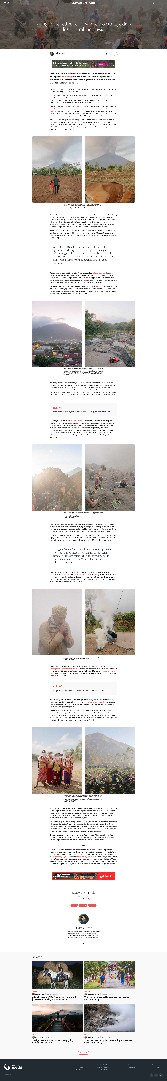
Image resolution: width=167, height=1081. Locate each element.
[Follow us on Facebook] (151, 1075)
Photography (83, 905)
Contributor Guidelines (101, 1065)
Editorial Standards (103, 1067)
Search (159, 1067)
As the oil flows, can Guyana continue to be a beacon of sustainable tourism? (81, 412)
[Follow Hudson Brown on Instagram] (84, 944)
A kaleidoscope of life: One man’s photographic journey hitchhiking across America (55, 998)
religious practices (99, 273)
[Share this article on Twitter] (111, 54)
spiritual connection (77, 421)
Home (81, 1065)
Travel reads (92, 905)
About (81, 1067)
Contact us (131, 1065)
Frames (83, 17)
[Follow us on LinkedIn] (116, 54)
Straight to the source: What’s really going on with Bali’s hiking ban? (54, 1041)
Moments (35, 991)
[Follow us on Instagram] (161, 1075)
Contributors (79, 1069)
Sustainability (105, 1069)
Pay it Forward (158, 3)
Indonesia (74, 905)
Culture (87, 991)
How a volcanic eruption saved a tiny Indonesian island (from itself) (108, 1041)
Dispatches (36, 1034)
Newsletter (131, 1067)
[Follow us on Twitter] (156, 1075)
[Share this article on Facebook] (106, 54)
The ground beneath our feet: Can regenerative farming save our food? (79, 691)
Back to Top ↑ (83, 1052)
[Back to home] (84, 3)
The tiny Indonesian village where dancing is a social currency (106, 998)
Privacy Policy (7, 1074)
